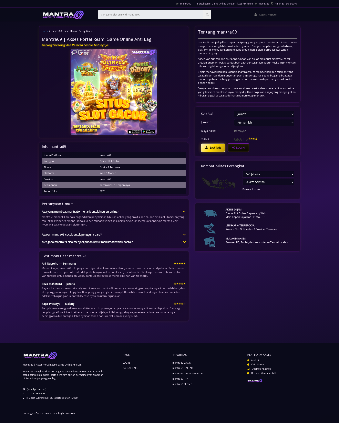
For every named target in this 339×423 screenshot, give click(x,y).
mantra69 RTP (180, 378)
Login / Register (268, 14)
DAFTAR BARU (130, 368)
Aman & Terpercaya (286, 3)
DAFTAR (215, 147)
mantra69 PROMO (182, 384)
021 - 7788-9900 (36, 393)
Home (45, 31)
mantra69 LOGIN (181, 362)
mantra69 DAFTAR (182, 368)
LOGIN (240, 147)
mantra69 (185, 3)
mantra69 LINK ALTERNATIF (187, 373)
